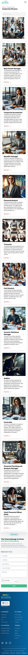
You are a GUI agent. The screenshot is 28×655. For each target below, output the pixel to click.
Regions (16, 633)
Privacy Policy (18, 635)
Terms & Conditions (5, 652)
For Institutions (4, 622)
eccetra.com (17, 628)
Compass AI (3, 617)
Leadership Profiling (5, 630)
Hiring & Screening (5, 633)
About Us (17, 630)
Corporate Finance (11, 7)
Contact (16, 638)
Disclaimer (18, 652)
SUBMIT (14, 585)
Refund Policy (23, 652)
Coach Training (18, 614)
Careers (4, 7)
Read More (6, 82)
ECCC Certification (19, 617)
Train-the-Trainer (18, 619)
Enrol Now (17, 622)
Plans (2, 619)
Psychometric (4, 614)
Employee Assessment (5, 628)
